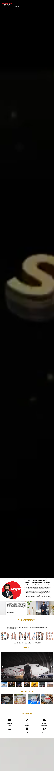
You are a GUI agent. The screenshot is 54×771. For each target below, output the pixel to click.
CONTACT (17, 6)
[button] (21, 2)
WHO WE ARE (18, 2)
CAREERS (44, 2)
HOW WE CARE (36, 2)
